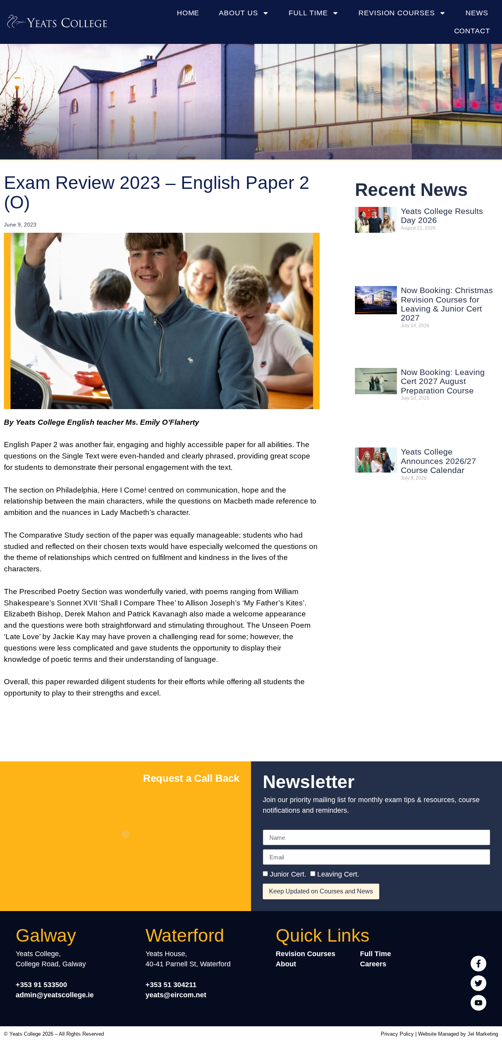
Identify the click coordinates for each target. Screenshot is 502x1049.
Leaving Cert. (338, 874)
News (477, 13)
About (286, 964)
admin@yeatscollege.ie (55, 995)
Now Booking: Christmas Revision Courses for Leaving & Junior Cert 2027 (447, 304)
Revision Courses (396, 13)
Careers (373, 964)
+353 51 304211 (171, 985)
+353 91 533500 (41, 985)
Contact (472, 31)
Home (188, 13)
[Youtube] (478, 1003)
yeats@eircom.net (176, 995)
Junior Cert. (288, 874)
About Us (238, 13)
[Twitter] (478, 983)
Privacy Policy (397, 1034)
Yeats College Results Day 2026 (442, 216)
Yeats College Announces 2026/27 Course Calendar (438, 461)
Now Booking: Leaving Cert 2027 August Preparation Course (443, 381)
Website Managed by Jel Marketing (458, 1034)
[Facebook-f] (478, 963)
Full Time (308, 13)
